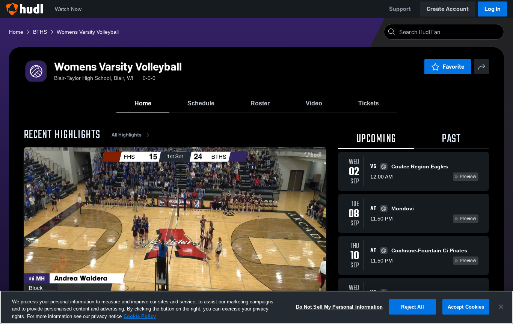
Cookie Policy (140, 316)
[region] (256, 307)
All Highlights (127, 134)
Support (400, 9)
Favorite (454, 67)
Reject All (412, 306)
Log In (492, 9)
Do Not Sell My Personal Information (339, 306)
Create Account (448, 9)
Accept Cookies (466, 306)
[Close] (501, 306)
